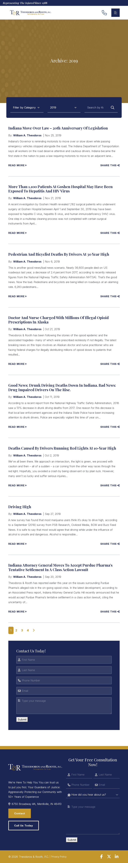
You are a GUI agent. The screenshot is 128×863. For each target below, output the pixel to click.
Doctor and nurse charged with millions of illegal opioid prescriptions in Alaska (58, 319)
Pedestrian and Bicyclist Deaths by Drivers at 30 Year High (58, 254)
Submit (22, 719)
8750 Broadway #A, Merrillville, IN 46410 (37, 804)
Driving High (19, 506)
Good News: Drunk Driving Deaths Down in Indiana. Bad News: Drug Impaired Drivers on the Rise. (62, 387)
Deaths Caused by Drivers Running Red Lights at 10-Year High (62, 448)
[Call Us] (104, 13)
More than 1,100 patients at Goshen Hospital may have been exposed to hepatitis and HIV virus (60, 188)
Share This (108, 165)
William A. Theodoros (27, 135)
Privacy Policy (58, 856)
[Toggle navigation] (115, 13)
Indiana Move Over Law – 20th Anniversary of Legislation (58, 128)
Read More (16, 165)
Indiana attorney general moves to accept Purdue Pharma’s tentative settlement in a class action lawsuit (60, 567)
